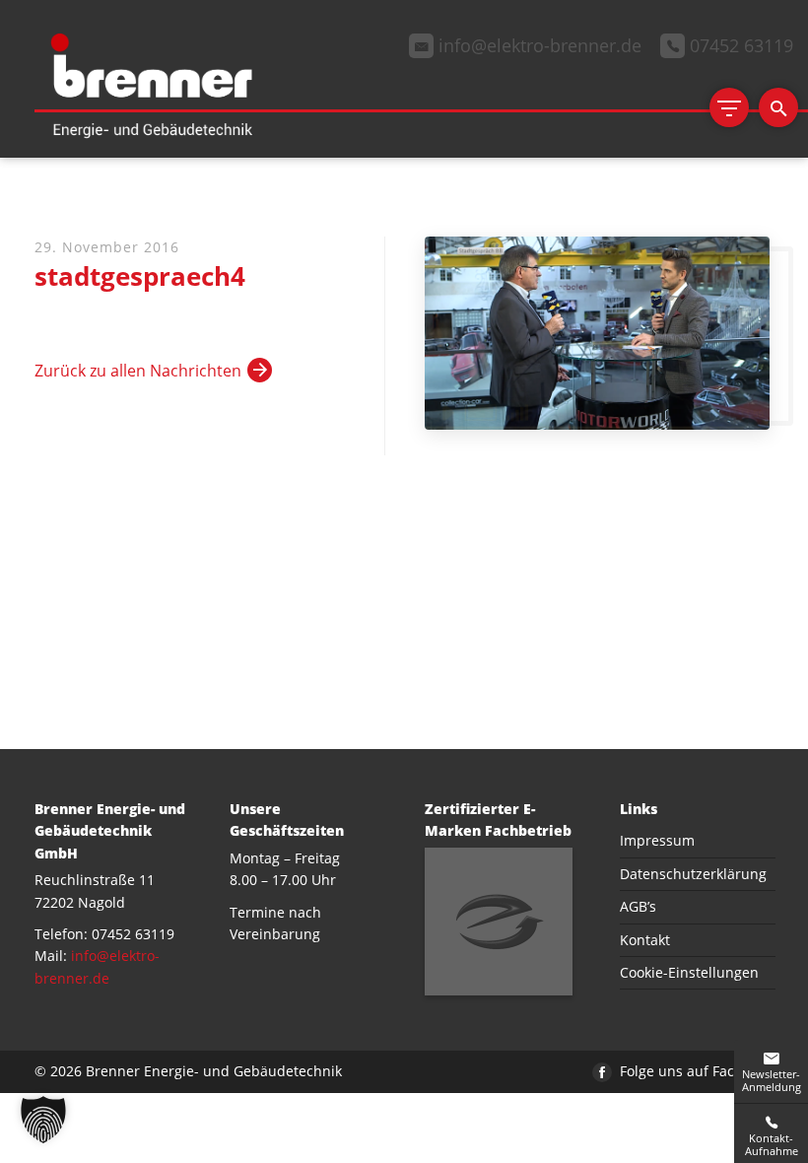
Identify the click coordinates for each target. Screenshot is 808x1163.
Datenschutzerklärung (693, 873)
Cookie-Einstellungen (689, 972)
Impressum (657, 840)
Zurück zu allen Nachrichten (137, 370)
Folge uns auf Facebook (695, 1070)
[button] (43, 1119)
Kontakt (645, 939)
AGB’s (638, 906)
